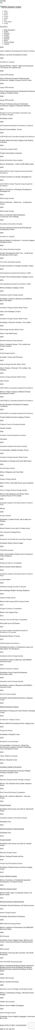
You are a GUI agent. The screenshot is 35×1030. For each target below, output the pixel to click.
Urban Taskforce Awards (8, 876)
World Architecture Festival (9, 707)
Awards (6, 18)
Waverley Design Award (8, 889)
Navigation (3, 26)
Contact (6, 23)
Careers (6, 16)
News (5, 20)
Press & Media (8, 21)
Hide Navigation (9, 30)
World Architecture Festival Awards (12, 829)
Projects (6, 13)
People (6, 14)
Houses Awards (5, 805)
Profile (5, 11)
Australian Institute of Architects (10, 767)
